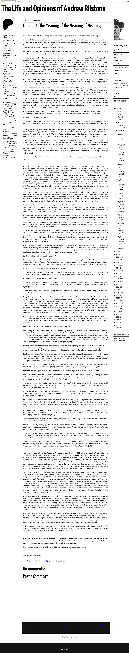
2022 (118, 260)
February (121, 131)
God (5, 97)
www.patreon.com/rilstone (32, 555)
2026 (118, 112)
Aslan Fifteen (8, 63)
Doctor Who (118, 54)
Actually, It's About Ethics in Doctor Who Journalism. (121, 85)
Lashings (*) (118, 94)
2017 (118, 273)
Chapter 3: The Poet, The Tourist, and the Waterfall (121, 170)
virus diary (6, 159)
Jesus (116, 57)
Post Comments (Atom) (70, 637)
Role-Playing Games (121, 67)
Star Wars (12, 143)
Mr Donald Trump (10, 109)
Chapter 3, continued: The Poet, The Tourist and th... (121, 149)
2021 (118, 262)
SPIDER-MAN (8, 139)
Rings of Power (10, 136)
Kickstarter (7, 102)
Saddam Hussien (12, 141)
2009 (118, 295)
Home (66, 625)
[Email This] (57, 561)
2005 (118, 306)
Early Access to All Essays (9, 44)
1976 (118, 328)
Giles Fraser (10, 96)
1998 (118, 320)
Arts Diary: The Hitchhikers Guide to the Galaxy (121, 184)
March (120, 128)
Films (7, 92)
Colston (5, 78)
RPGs (4, 133)
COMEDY (12, 69)
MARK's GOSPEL (10, 104)
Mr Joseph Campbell (10, 111)
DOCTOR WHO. (7, 82)
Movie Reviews (119, 64)
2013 (118, 284)
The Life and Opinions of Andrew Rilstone (53, 9)
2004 (118, 309)
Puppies (5, 129)
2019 (118, 268)
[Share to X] (61, 561)
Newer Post (28, 625)
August (120, 114)
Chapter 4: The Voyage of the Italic (121, 138)
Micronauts (118, 61)
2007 (118, 301)
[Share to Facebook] (62, 561)
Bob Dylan (8, 67)
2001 (118, 317)
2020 (118, 265)
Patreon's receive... (9, 41)
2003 (118, 312)
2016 (118, 276)
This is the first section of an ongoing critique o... (121, 229)
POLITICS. (8, 124)
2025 (118, 252)
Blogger (71, 649)
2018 (118, 271)
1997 (118, 322)
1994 (118, 325)
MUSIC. (10, 106)
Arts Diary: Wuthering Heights (121, 195)
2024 (118, 254)
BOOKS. (6, 65)
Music (15, 120)
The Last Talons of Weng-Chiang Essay (120, 101)
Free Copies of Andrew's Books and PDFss (9, 55)
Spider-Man (118, 70)
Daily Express (8, 86)
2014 (118, 282)
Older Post (103, 625)
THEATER (6, 147)
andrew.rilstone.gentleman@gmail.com (121, 339)
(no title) (117, 90)
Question (117, 97)
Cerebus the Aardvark (118, 50)
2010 (118, 292)
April (120, 125)
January (121, 248)
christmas (6, 155)
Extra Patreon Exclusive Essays (8, 49)
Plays (12, 127)
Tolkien (5, 153)
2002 (118, 314)
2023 (118, 257)
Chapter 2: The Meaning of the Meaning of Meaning (121, 206)
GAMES (14, 94)
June (119, 120)
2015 (118, 279)
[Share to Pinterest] (64, 561)
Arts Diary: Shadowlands (121, 159)
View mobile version (66, 629)
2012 (118, 287)
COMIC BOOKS (7, 73)
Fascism (15, 90)
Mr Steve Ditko (10, 116)
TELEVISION (11, 145)
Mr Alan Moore (7, 108)
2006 (118, 303)
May (119, 122)
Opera (11, 122)
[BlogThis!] (59, 561)
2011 (117, 290)
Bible (15, 65)
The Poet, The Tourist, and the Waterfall (121, 240)
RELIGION (7, 131)
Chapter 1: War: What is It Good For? (121, 217)
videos (13, 157)
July (119, 117)
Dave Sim (6, 88)
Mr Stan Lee (8, 114)
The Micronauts (8, 151)
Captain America (8, 77)
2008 (118, 298)
